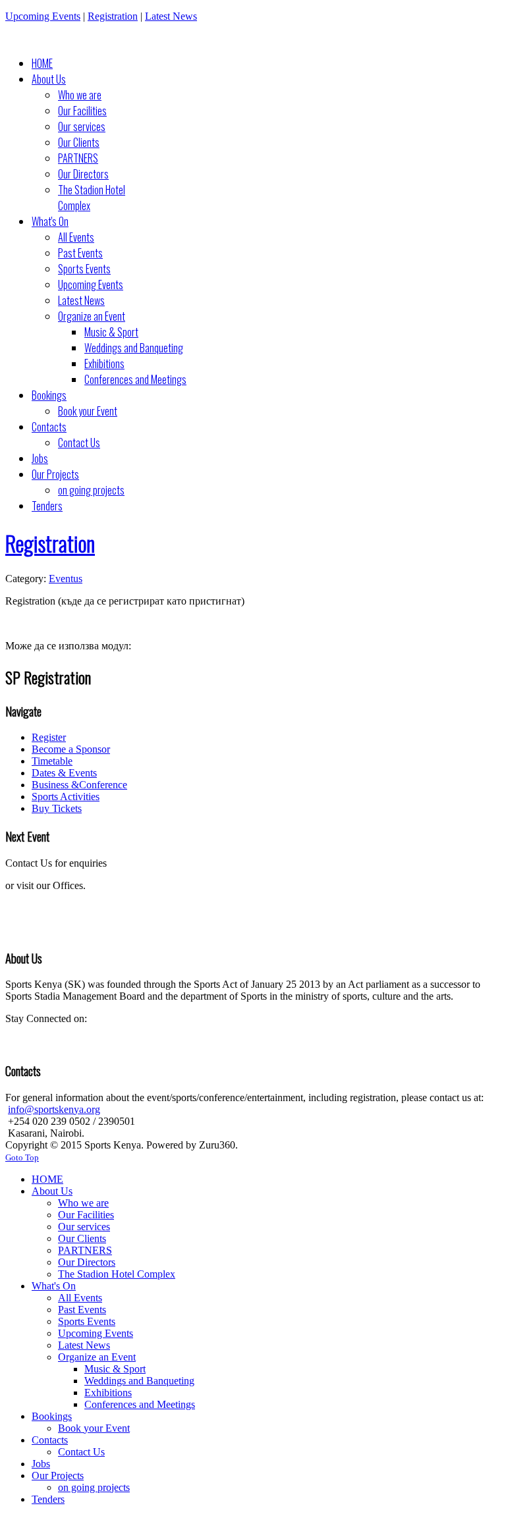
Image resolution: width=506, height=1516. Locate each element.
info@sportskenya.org (54, 1109)
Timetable (52, 761)
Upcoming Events (42, 16)
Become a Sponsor (71, 749)
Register (49, 737)
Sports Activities (65, 796)
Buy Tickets (57, 808)
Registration (113, 16)
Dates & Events (64, 772)
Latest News (171, 16)
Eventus (65, 578)
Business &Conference (79, 784)
